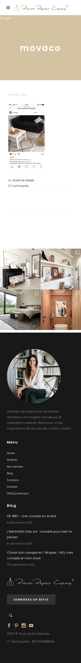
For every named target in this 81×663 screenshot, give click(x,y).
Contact (12, 487)
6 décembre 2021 (19, 544)
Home (11, 453)
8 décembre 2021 (19, 522)
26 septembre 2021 (20, 565)
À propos (13, 480)
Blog (10, 473)
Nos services (15, 466)
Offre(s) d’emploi (18, 493)
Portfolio (12, 460)
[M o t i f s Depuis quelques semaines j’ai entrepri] (20, 269)
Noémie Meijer (23, 180)
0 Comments (18, 186)
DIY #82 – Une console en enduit (31, 516)
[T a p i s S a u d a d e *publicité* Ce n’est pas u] (20, 309)
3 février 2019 (17, 95)
